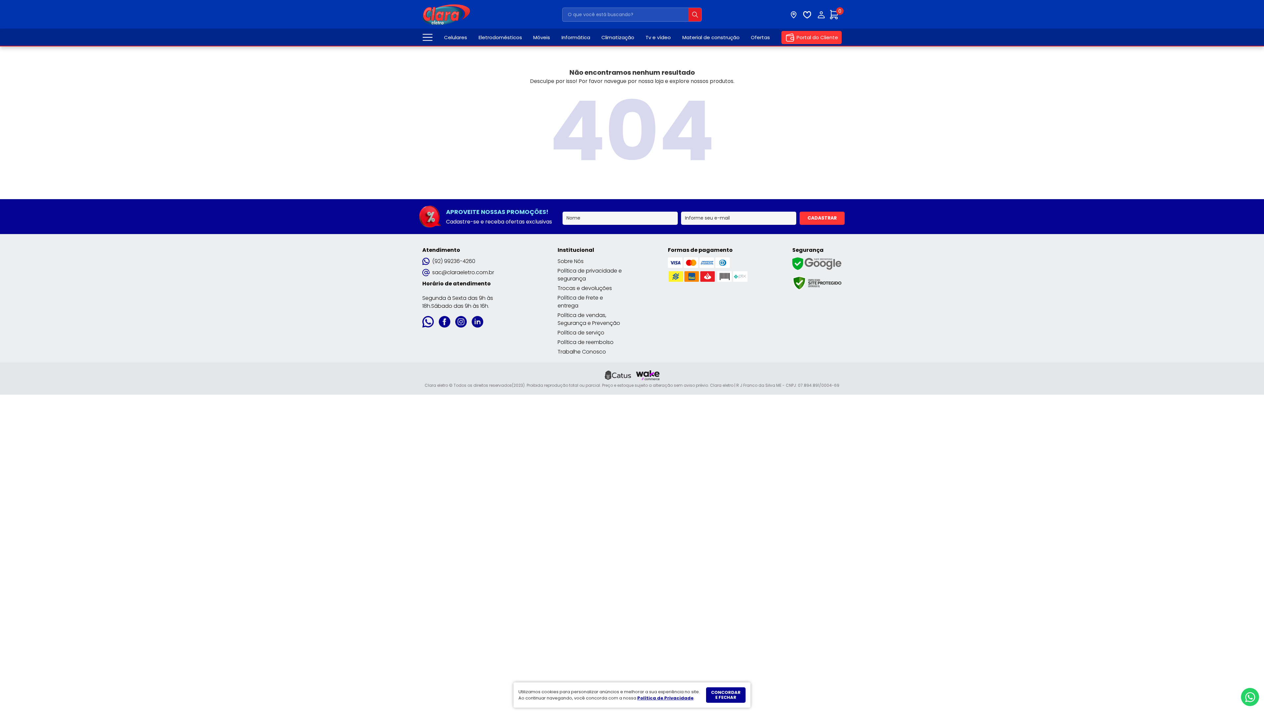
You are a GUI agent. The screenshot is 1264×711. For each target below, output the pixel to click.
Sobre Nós (571, 261)
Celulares (455, 37)
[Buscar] (695, 14)
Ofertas (760, 37)
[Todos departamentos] (427, 37)
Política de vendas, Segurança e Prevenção (589, 319)
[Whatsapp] (1250, 697)
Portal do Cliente (817, 37)
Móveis (541, 37)
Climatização (617, 37)
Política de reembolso (586, 342)
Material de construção (711, 37)
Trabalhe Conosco (582, 352)
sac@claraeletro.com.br (463, 272)
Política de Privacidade (665, 698)
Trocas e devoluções (585, 288)
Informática (576, 37)
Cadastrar (822, 218)
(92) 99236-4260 (453, 261)
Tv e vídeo (658, 37)
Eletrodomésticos (500, 37)
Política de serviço (581, 332)
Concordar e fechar (726, 695)
